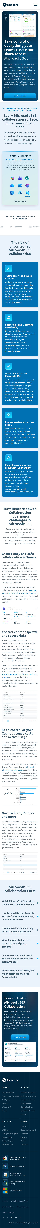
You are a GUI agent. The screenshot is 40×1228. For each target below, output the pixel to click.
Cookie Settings (8, 1212)
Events (23, 1141)
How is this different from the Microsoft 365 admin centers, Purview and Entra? (18, 916)
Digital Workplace (20, 156)
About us (24, 1126)
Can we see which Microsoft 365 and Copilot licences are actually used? (17, 958)
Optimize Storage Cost (28, 1092)
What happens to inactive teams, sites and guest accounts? (16, 943)
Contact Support (7, 1141)
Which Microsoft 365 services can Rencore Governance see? (18, 903)
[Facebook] (3, 1217)
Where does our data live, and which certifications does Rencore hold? (18, 974)
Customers (24, 1134)
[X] (7, 1217)
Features (5, 1103)
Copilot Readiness (27, 1107)
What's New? (6, 1107)
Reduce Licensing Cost (28, 1096)
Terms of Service (22, 1207)
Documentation (7, 1144)
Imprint (5, 1201)
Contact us (24, 1144)
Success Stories (7, 1137)
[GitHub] (20, 1217)
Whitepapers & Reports (10, 1134)
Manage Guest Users (28, 1100)
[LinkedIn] (16, 1217)
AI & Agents (6, 1100)
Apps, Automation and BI (10, 1096)
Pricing (4, 1111)
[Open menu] (35, 4)
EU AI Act (24, 1114)
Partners (24, 1137)
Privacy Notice (7, 1207)
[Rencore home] (11, 5)
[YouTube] (12, 1217)
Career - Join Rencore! (28, 1130)
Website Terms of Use (19, 1201)
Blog (3, 1126)
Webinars (5, 1130)
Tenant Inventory (26, 1103)
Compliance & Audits (28, 1111)
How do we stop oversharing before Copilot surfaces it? (17, 930)
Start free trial (20, 96)
